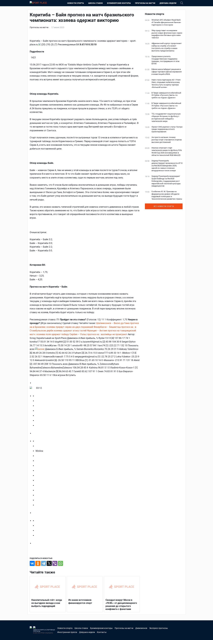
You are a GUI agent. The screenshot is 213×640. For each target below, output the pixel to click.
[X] (49, 563)
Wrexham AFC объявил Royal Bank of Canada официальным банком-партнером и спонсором (166, 22)
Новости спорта (75, 3)
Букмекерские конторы (119, 3)
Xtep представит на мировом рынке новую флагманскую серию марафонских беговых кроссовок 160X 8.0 (167, 34)
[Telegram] (43, 563)
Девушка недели (168, 3)
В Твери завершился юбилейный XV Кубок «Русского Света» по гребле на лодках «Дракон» (166, 95)
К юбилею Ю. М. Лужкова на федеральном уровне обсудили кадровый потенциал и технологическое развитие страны (167, 195)
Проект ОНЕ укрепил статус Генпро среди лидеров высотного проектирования (167, 129)
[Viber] (54, 563)
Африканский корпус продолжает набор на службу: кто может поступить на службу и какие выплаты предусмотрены (167, 47)
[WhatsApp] (60, 563)
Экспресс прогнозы (158, 628)
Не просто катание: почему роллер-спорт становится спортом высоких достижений (167, 139)
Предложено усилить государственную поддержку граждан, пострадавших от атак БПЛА (166, 60)
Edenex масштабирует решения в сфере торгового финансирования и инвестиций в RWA (167, 71)
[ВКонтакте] (32, 563)
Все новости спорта (164, 206)
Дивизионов (141, 628)
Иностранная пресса (67, 632)
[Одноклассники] (37, 563)
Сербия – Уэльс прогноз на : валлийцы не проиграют (98, 334)
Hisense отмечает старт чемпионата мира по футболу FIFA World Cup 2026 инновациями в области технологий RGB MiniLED (167, 151)
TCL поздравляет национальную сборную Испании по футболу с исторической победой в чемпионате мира (166, 117)
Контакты (101, 632)
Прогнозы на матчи (145, 3)
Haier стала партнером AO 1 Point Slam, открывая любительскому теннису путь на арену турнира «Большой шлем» (166, 83)
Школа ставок (95, 3)
